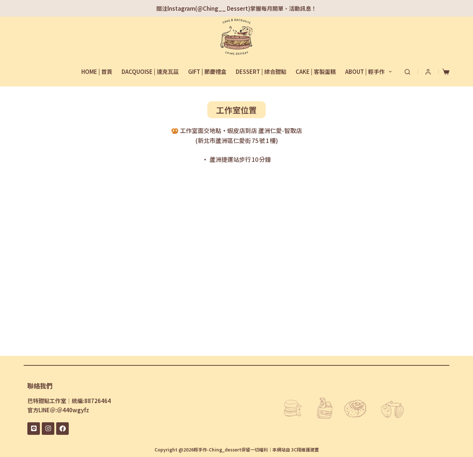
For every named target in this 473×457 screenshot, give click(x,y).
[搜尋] (407, 72)
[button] (236, 109)
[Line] (33, 428)
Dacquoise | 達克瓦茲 (150, 71)
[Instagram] (48, 428)
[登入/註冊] (428, 72)
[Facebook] (62, 428)
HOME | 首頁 (96, 71)
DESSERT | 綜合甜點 (261, 71)
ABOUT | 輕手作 (365, 71)
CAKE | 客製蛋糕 (316, 71)
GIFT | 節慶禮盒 (207, 71)
